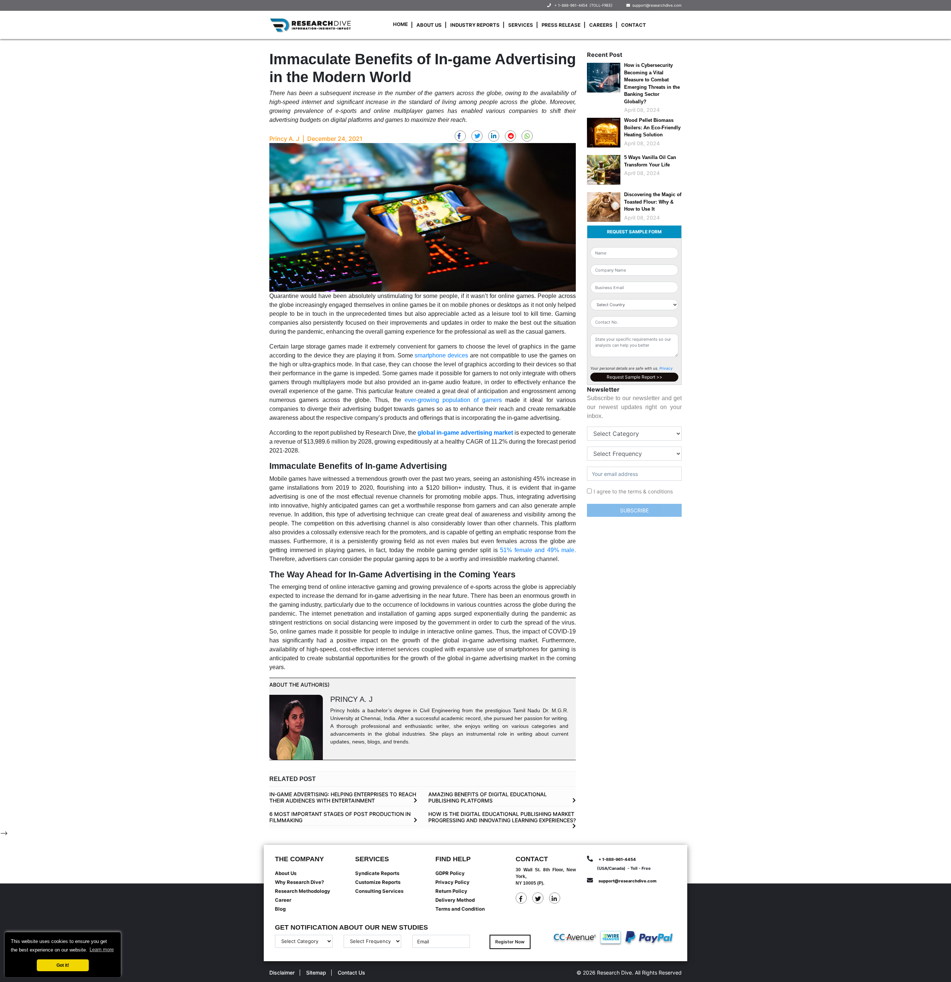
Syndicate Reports (377, 873)
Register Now (510, 941)
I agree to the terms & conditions (633, 491)
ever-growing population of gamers (453, 400)
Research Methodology (302, 891)
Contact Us (351, 972)
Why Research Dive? (299, 882)
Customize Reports (377, 882)
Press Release (561, 25)
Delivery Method (455, 900)
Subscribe (634, 510)
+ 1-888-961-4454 (570, 5)
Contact (633, 25)
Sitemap (316, 972)
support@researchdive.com (656, 5)
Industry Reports (475, 25)
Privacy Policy (452, 882)
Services (520, 25)
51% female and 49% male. (538, 550)
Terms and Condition (460, 909)
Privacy (666, 368)
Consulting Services (379, 891)
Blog (280, 909)
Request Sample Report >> (634, 377)
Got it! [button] (62, 965)
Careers (601, 25)
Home (400, 24)
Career (283, 900)
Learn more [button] (102, 949)
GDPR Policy (450, 873)
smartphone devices (441, 355)
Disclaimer (282, 972)
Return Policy (451, 891)
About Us (429, 25)
